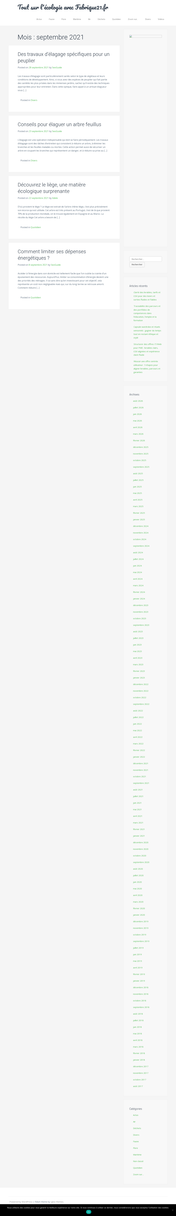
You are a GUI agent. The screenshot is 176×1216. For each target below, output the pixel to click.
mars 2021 (138, 822)
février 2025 (139, 512)
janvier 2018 (139, 1059)
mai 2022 (137, 730)
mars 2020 (138, 901)
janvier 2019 (139, 980)
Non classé (138, 1161)
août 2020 (138, 868)
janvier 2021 (139, 835)
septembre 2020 (141, 862)
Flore (63, 19)
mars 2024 (138, 585)
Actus (39, 19)
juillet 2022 (138, 717)
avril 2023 (137, 657)
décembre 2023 (140, 605)
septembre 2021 (141, 783)
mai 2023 (137, 651)
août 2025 (138, 473)
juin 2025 (137, 486)
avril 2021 (137, 816)
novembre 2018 (140, 994)
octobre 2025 (139, 460)
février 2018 (139, 1053)
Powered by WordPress (21, 1201)
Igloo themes (57, 1201)
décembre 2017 (140, 1066)
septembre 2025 (141, 466)
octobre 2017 (139, 1079)
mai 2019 (137, 961)
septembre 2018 (141, 1007)
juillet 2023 (138, 638)
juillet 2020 (138, 875)
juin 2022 (137, 723)
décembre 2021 (140, 763)
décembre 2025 (140, 447)
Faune (51, 19)
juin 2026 (137, 414)
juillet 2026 (138, 407)
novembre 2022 (140, 690)
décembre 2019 (140, 921)
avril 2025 (137, 499)
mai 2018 (137, 1033)
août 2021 (138, 789)
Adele (55, 198)
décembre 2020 (140, 842)
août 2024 (138, 552)
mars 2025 (138, 506)
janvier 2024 (139, 598)
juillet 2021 (138, 796)
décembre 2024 (140, 526)
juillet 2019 (138, 947)
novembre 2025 (140, 453)
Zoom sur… (133, 19)
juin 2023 (137, 644)
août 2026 (138, 400)
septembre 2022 (141, 704)
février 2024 (139, 592)
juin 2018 (137, 1027)
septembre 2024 (141, 545)
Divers (148, 19)
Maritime (77, 19)
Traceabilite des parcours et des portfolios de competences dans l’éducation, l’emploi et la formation (147, 313)
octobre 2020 (139, 855)
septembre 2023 (141, 625)
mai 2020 (137, 888)
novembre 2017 (140, 1073)
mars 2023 (138, 664)
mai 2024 (137, 572)
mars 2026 (138, 433)
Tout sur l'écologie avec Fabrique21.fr (63, 7)
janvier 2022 (139, 756)
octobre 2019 (139, 934)
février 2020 (139, 908)
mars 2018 (138, 1046)
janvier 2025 (139, 519)
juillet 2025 (138, 480)
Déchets (101, 19)
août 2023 (138, 631)
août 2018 (138, 1013)
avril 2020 (137, 895)
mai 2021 (137, 809)
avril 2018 (137, 1040)
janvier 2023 (139, 677)
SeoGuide (57, 67)
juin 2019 (137, 954)
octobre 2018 (139, 1000)
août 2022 (138, 710)
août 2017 (138, 1086)
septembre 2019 (141, 941)
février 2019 (139, 974)
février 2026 (139, 440)
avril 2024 (137, 578)
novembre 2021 (140, 770)
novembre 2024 (140, 532)
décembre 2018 (140, 987)
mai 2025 (137, 493)
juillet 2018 (138, 1020)
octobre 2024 (139, 539)
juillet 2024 (138, 559)
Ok (88, 1212)
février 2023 (139, 671)
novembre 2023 (140, 611)
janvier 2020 (139, 914)
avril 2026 (137, 427)
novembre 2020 (140, 849)
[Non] (172, 1210)
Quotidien (116, 19)
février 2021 (139, 829)
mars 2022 (138, 743)
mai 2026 (137, 420)
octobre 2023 (139, 618)
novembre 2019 (140, 928)
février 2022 (139, 750)
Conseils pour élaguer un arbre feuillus (59, 124)
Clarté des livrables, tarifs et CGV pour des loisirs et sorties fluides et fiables (147, 296)
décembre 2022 (140, 684)
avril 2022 (137, 737)
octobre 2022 (139, 697)
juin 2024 (137, 565)
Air (89, 19)
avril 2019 (137, 967)
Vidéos (161, 19)
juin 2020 (137, 882)
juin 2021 (137, 802)
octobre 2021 (139, 776)
